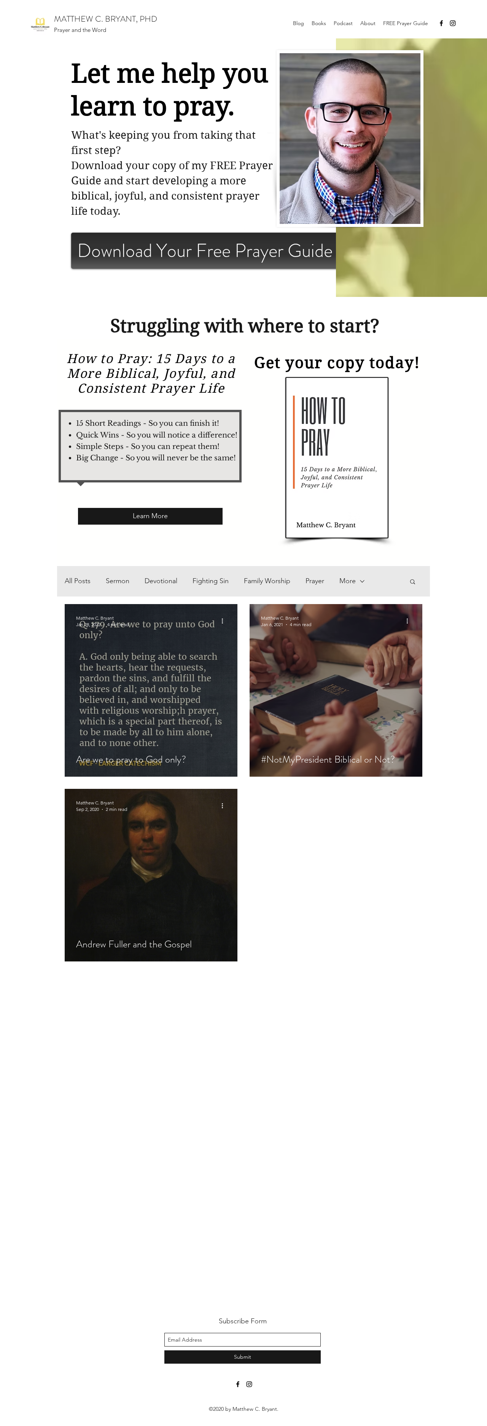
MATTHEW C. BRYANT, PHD (105, 19)
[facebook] (441, 23)
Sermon (117, 581)
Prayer (315, 581)
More (347, 581)
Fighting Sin (211, 581)
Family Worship (267, 581)
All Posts (78, 581)
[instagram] (453, 23)
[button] (412, 582)
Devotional (161, 581)
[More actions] (224, 620)
